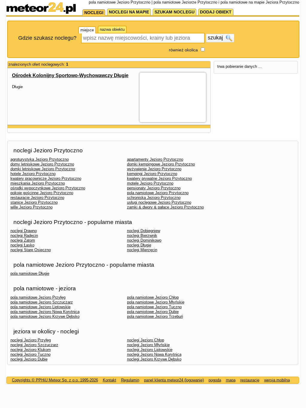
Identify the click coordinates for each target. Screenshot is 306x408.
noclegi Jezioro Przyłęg (30, 340)
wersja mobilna (277, 380)
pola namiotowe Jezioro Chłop (153, 297)
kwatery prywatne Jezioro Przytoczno (159, 178)
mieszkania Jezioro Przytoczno (37, 183)
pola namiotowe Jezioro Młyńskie (155, 302)
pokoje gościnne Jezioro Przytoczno (41, 193)
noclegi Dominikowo (144, 240)
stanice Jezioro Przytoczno (34, 202)
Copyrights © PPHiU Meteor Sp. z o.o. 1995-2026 (55, 380)
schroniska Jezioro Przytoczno (153, 197)
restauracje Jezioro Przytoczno (37, 197)
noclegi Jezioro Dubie (29, 359)
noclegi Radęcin (24, 235)
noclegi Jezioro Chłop (145, 340)
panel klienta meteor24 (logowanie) (174, 380)
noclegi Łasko (22, 245)
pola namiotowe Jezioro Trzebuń (155, 316)
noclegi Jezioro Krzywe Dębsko (154, 359)
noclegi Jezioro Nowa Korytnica (154, 354)
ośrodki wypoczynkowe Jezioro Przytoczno (47, 188)
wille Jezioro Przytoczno (31, 207)
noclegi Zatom (22, 240)
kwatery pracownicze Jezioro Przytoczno (45, 178)
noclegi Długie (139, 245)
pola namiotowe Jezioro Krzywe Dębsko (44, 316)
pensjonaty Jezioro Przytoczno (153, 188)
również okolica (183, 49)
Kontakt (109, 380)
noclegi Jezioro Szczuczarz (34, 345)
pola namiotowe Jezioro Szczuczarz (41, 302)
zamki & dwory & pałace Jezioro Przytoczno (165, 207)
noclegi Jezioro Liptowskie (149, 349)
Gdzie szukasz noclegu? (47, 38)
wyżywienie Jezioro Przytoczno (154, 169)
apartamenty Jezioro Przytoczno (155, 159)
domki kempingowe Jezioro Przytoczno (161, 164)
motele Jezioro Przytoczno (150, 183)
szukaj (216, 38)
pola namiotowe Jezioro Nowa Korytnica (44, 311)
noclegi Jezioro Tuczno (30, 354)
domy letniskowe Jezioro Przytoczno (42, 164)
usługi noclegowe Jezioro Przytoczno (159, 202)
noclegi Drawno (23, 230)
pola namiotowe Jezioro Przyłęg (37, 297)
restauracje (249, 380)
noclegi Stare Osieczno (30, 250)
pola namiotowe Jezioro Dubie (153, 311)
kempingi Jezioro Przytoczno (152, 173)
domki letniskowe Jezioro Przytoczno (42, 169)
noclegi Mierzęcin (142, 250)
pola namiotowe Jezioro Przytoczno (158, 193)
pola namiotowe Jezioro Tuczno (154, 307)
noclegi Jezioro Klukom (30, 349)
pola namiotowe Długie (29, 273)
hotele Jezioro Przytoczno (33, 173)
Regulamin (130, 380)
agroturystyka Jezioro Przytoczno (39, 159)
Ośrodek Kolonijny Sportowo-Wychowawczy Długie (70, 75)
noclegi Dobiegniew (143, 230)
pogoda (215, 380)
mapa (230, 380)
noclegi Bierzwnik (142, 235)
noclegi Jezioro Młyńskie (148, 345)
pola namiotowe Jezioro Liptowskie (40, 307)
